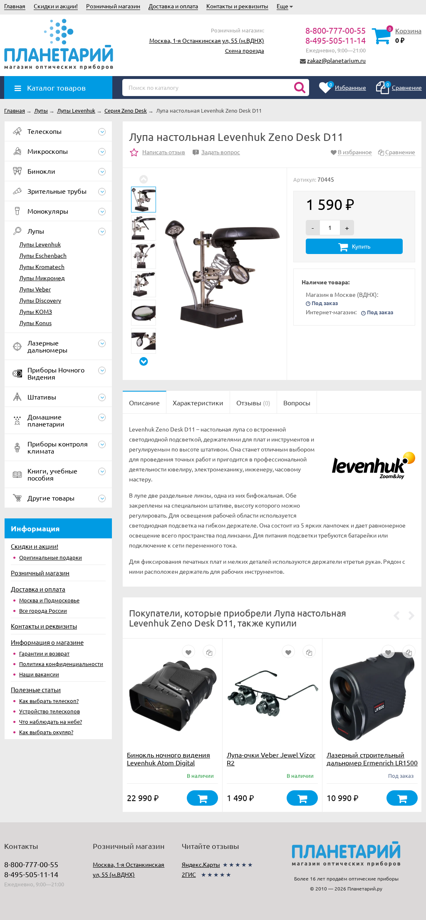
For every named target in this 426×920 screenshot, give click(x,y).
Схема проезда (244, 50)
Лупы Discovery (40, 300)
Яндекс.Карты (201, 864)
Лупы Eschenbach (43, 255)
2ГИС (189, 874)
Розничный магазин (113, 6)
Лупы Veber (35, 289)
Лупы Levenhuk (40, 244)
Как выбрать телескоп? (49, 700)
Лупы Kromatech (41, 266)
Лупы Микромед (41, 277)
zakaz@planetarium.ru (336, 60)
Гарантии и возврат (44, 653)
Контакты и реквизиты (237, 6)
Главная (14, 6)
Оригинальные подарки (50, 557)
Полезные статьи (36, 689)
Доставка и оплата (173, 6)
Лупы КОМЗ (35, 311)
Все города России (43, 610)
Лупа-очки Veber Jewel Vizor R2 (271, 758)
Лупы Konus (35, 322)
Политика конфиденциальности (61, 663)
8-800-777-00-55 (335, 30)
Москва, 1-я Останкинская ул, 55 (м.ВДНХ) (206, 40)
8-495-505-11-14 (335, 40)
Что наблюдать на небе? (50, 721)
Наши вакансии (39, 674)
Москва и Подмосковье (49, 600)
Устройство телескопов (49, 711)
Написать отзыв (163, 151)
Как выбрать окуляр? (46, 731)
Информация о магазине (47, 642)
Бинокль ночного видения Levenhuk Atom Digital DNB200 (168, 762)
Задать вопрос (217, 151)
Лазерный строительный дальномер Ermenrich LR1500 (372, 758)
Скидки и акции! (56, 6)
